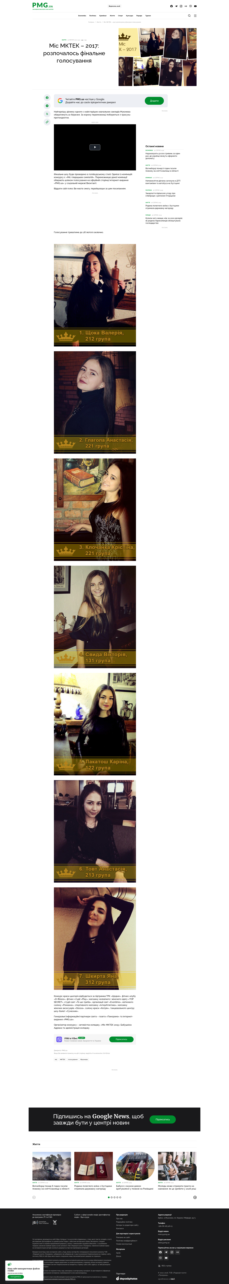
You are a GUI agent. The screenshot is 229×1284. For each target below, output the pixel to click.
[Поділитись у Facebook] (47, 97)
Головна (91, 22)
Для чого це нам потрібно (15, 1273)
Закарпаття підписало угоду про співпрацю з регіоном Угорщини (160, 194)
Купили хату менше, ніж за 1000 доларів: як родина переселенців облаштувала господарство (164, 220)
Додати (154, 100)
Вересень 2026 (114, 6)
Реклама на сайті (123, 1237)
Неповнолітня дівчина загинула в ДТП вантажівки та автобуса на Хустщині (163, 182)
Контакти (120, 1228)
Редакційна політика (124, 1222)
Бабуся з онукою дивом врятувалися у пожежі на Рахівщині (134, 1187)
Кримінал (103, 16)
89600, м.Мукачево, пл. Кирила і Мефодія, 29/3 (176, 1218)
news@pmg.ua (164, 1234)
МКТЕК (62, 1059)
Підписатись (121, 1039)
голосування (73, 1059)
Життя (112, 16)
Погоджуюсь (15, 1277)
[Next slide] (195, 1197)
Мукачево (84, 1059)
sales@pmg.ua (163, 1243)
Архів (118, 1253)
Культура (129, 16)
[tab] (109, 1197)
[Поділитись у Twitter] (47, 113)
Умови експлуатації (124, 1244)
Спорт (120, 16)
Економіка (82, 16)
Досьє (118, 1256)
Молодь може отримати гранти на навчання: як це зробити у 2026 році (177, 1187)
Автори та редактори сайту (127, 1225)
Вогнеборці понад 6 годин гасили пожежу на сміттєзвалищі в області (162, 169)
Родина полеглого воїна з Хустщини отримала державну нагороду (162, 207)
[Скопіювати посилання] (47, 122)
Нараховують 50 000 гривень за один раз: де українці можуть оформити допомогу (163, 156)
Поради (139, 16)
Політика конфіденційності (126, 1241)
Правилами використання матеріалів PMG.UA (60, 1279)
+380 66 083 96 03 (165, 1226)
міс (56, 1059)
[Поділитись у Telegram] (47, 105)
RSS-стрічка (166, 1266)
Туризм (148, 16)
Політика (92, 16)
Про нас (119, 1219)
